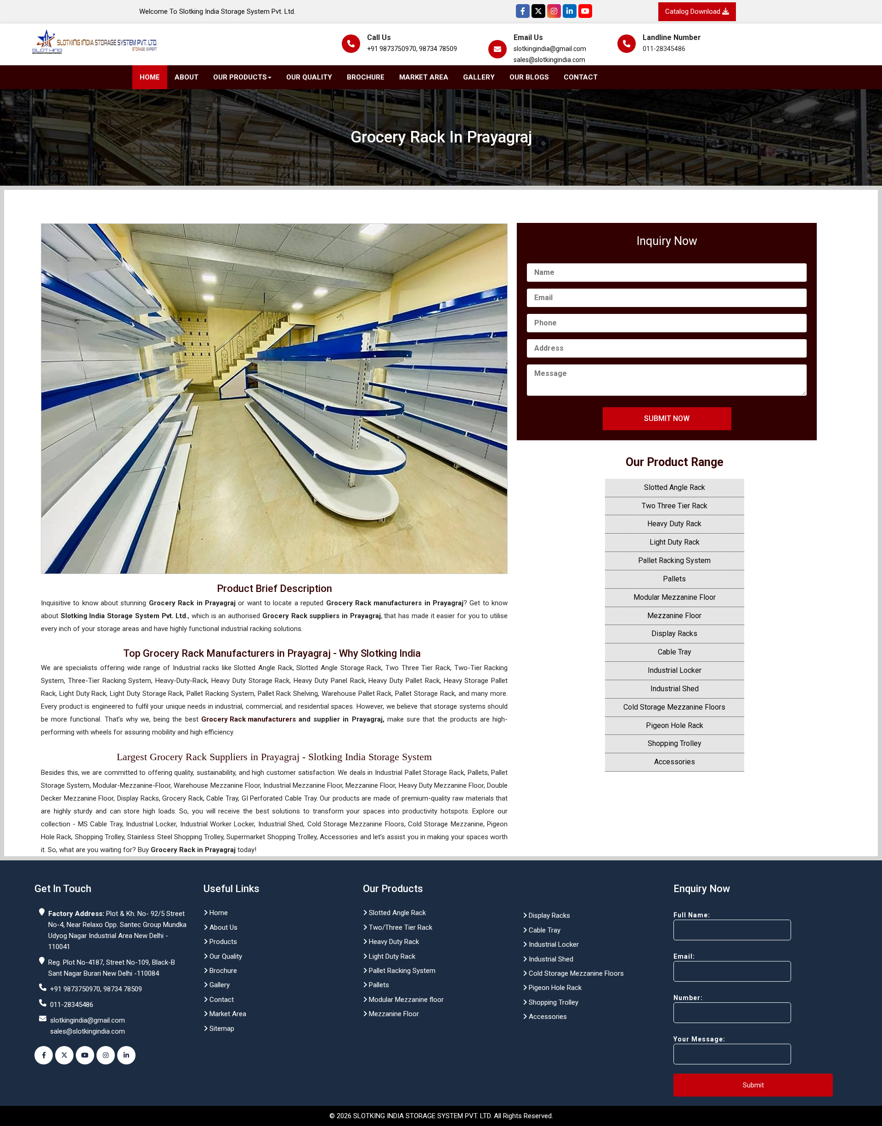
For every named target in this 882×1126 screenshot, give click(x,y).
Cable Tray (674, 652)
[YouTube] (585, 11)
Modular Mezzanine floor (405, 999)
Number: (688, 997)
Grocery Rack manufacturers (248, 719)
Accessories (674, 761)
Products (222, 942)
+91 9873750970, (392, 48)
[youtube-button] (85, 1055)
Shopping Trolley (674, 743)
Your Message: (699, 1039)
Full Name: (691, 915)
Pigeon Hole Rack (674, 725)
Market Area (423, 77)
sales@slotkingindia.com (549, 59)
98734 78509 (438, 48)
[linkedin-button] (126, 1055)
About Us (222, 927)
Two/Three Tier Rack (399, 927)
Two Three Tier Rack (674, 505)
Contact (581, 77)
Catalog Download (693, 11)
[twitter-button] (64, 1055)
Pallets (674, 578)
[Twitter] (538, 11)
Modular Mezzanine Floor (674, 597)
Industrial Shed (674, 688)
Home (150, 77)
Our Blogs (529, 77)
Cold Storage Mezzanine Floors (674, 707)
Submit (753, 1085)
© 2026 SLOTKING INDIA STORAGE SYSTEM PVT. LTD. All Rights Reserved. (441, 1116)
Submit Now (667, 418)
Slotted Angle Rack (674, 487)
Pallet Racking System (674, 560)
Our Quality (309, 77)
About (186, 77)
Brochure (365, 77)
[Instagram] (554, 11)
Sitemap (221, 1028)
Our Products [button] (240, 77)
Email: (684, 956)
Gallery (479, 77)
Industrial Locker (674, 670)
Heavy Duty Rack (674, 523)
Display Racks (674, 633)
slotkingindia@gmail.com (550, 48)
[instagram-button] (105, 1055)
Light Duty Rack (675, 542)
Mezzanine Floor (674, 615)
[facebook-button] (43, 1055)
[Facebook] (523, 11)
